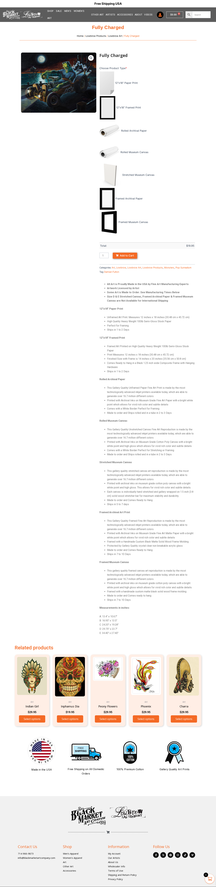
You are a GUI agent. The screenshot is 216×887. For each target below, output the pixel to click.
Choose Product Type (113, 68)
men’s (67, 11)
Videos (148, 14)
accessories (125, 14)
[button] (91, 58)
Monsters (169, 267)
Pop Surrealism (183, 267)
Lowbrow (121, 267)
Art (113, 267)
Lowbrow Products (96, 36)
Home (80, 36)
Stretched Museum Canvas (138, 174)
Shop (67, 846)
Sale (59, 11)
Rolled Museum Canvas (134, 152)
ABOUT (138, 14)
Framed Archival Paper (129, 198)
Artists (110, 14)
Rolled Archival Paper (134, 130)
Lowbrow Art (115, 36)
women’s (79, 11)
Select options (32, 719)
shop (50, 11)
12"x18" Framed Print (128, 107)
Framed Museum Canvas (133, 222)
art (49, 18)
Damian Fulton (111, 271)
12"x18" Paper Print (126, 82)
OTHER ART (97, 14)
